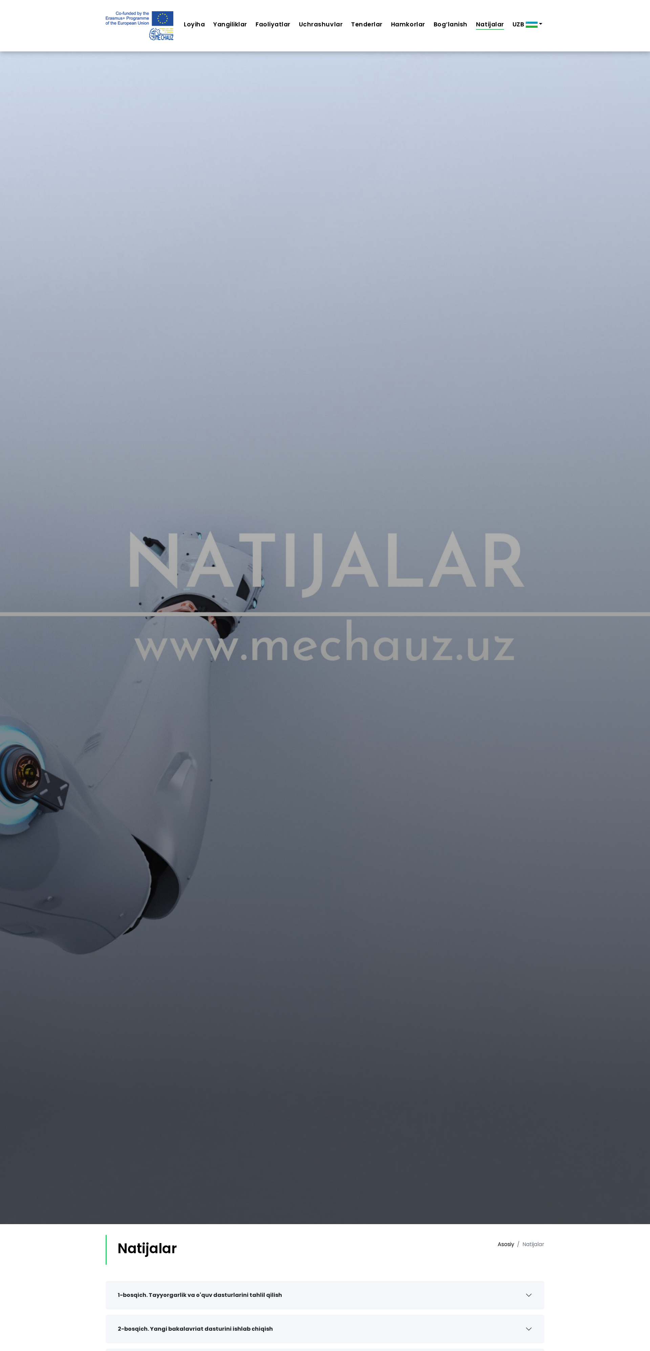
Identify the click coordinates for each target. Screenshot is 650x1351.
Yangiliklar (230, 24)
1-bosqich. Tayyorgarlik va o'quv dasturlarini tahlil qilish (200, 1295)
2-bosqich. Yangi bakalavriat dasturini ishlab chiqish (195, 1329)
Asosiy (506, 1244)
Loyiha (194, 24)
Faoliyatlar (273, 24)
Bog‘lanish (451, 24)
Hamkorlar (408, 24)
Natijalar (490, 24)
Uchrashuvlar (321, 24)
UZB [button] (519, 24)
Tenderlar (367, 24)
